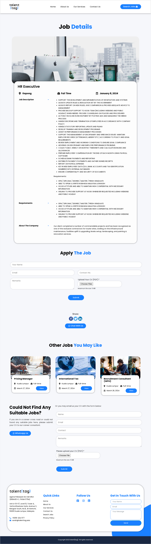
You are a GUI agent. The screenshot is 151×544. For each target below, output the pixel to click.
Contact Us (95, 6)
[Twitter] (75, 319)
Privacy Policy (48, 518)
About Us (64, 6)
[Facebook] (71, 319)
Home (53, 6)
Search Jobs (48, 514)
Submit (76, 297)
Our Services (79, 6)
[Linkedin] (80, 319)
